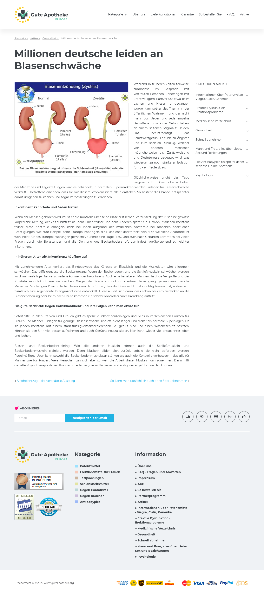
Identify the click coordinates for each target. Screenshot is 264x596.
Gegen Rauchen (92, 496)
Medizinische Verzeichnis (213, 121)
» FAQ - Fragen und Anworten (158, 472)
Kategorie (116, 14)
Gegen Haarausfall (94, 490)
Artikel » (35, 38)
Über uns (139, 14)
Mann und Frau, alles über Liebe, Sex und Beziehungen (219, 151)
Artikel (245, 14)
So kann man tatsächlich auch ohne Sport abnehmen (148, 381)
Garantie (187, 14)
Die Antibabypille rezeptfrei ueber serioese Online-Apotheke (220, 164)
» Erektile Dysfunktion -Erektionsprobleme (152, 520)
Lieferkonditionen (163, 14)
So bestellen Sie (210, 14)
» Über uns (143, 466)
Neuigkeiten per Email (90, 418)
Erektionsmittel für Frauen (100, 472)
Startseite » (21, 38)
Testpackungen (92, 478)
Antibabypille (90, 502)
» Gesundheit (145, 534)
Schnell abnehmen (209, 139)
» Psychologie (145, 557)
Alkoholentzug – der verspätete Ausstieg (46, 381)
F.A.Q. (231, 14)
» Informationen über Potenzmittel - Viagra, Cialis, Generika (161, 510)
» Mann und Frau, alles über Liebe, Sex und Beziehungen (161, 549)
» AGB (139, 484)
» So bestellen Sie (148, 490)
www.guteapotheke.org (59, 582)
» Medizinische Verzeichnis (155, 528)
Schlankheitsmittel (94, 484)
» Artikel (141, 502)
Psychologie (204, 175)
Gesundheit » (50, 38)
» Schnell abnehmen (150, 540)
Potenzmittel (90, 466)
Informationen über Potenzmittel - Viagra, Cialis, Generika (220, 97)
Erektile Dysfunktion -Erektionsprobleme (211, 110)
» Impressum (145, 478)
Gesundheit (204, 130)
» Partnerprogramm (150, 496)
